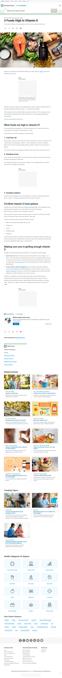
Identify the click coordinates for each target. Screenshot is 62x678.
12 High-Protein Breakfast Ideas (42, 475)
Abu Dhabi (7, 1)
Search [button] (54, 10)
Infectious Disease (44, 623)
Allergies (13, 620)
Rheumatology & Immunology (44, 391)
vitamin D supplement (21, 267)
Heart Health (14, 445)
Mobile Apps (43, 650)
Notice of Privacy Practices (28, 661)
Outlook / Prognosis (8, 364)
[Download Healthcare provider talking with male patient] (45, 500)
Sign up (16, 323)
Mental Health (50, 583)
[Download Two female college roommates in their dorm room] (17, 500)
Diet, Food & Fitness (15, 17)
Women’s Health (8, 509)
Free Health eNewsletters (9, 661)
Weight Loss (35, 630)
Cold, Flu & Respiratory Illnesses (45, 620)
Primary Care (49, 597)
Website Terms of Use (27, 658)
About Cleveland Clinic (8, 651)
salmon (16, 196)
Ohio (28, 1)
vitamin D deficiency (11, 271)
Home (5, 650)
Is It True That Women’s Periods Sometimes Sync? (14, 512)
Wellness (12, 391)
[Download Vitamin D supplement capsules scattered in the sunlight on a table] (17, 409)
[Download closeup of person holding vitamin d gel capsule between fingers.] (17, 435)
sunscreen (21, 262)
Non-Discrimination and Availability (29, 663)
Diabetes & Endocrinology (9, 623)
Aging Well (7, 620)
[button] (60, 5)
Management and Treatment (10, 361)
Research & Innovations (9, 658)
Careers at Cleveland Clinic (9, 653)
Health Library (7, 660)
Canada (12, 1)
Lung (52, 623)
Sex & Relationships (8, 630)
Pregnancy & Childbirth (10, 539)
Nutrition (21, 17)
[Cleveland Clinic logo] (7, 5)
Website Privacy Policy (27, 660)
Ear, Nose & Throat (27, 623)
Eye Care (36, 623)
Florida (16, 1)
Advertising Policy (26, 653)
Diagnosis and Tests (8, 358)
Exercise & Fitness (50, 570)
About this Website (26, 651)
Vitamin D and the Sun (12, 393)
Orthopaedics (12, 418)
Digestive (19, 623)
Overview (6, 352)
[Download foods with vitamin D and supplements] (45, 435)
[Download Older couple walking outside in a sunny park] (17, 382)
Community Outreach (8, 656)
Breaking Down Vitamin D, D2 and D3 (16, 420)
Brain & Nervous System (12, 570)
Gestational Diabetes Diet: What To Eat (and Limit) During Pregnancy (16, 542)
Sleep (16, 630)
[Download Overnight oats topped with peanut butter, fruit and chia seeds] (45, 464)
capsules (21, 150)
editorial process (20, 337)
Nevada (24, 1)
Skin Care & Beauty (12, 611)
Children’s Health (31, 570)
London (20, 1)
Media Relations (7, 664)
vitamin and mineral (29, 207)
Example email (48, 323)
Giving (5, 655)
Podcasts (43, 651)
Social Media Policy (26, 655)
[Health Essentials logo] (21, 5)
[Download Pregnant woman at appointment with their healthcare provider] (17, 530)
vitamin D (41, 71)
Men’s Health (35, 509)
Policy (27, 101)
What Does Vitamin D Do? (40, 420)
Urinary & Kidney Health (16, 473)
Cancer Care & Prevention (44, 445)
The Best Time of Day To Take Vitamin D (44, 393)
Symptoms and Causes (9, 355)
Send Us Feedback (26, 650)
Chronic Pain (33, 620)
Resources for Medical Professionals (11, 663)
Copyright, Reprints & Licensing (29, 656)
